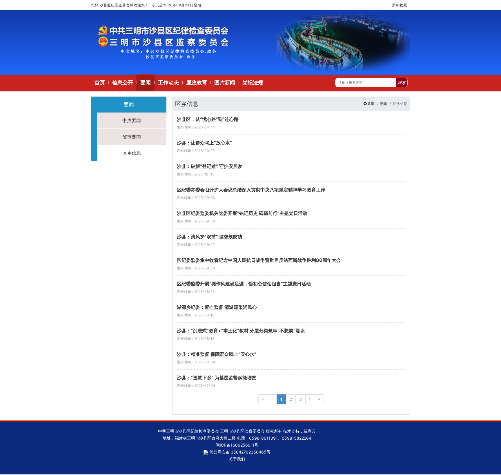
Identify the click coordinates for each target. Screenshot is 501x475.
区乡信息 (131, 153)
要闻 (383, 103)
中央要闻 (131, 120)
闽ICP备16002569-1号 (237, 445)
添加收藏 (399, 5)
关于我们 (237, 458)
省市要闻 (131, 136)
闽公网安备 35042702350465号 (239, 451)
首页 (370, 103)
